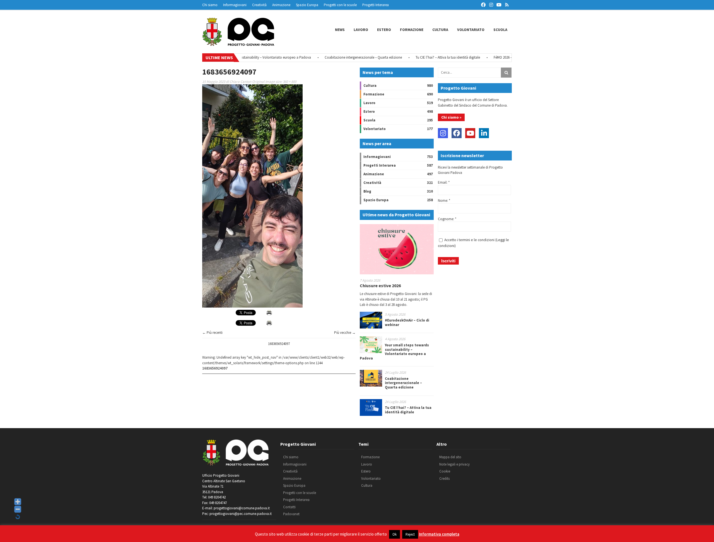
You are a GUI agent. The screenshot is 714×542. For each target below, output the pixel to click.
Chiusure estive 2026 (380, 285)
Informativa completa (439, 534)
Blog (367, 191)
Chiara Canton (240, 81)
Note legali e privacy (454, 464)
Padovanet (291, 514)
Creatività (259, 5)
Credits (444, 478)
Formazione (411, 29)
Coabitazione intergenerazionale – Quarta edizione (347, 57)
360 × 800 (289, 81)
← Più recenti (212, 332)
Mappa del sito (450, 457)
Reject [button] (410, 534)
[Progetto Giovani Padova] (238, 43)
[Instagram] (443, 133)
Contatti (289, 507)
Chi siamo (210, 5)
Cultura (440, 29)
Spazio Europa (307, 5)
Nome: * (444, 200)
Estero (384, 29)
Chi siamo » (451, 117)
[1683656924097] (252, 306)
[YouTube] (470, 133)
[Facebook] (457, 133)
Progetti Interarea (375, 5)
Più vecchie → (345, 332)
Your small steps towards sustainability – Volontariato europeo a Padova (394, 352)
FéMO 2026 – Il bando (494, 57)
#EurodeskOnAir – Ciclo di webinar (407, 322)
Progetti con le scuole (340, 5)
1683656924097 (279, 343)
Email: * (444, 182)
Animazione (281, 5)
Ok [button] (394, 534)
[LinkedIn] (484, 133)
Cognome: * (447, 219)
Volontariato (470, 29)
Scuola (500, 29)
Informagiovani (235, 5)
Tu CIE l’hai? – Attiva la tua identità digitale (432, 57)
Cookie (444, 471)
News (340, 29)
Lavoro (361, 29)
